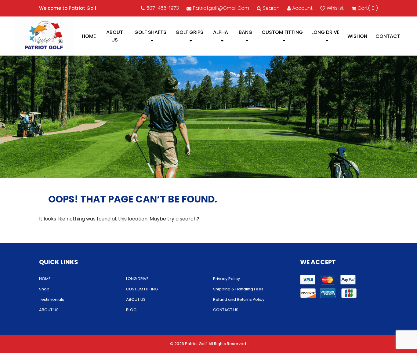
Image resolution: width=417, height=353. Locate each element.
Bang (245, 32)
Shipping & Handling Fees (238, 289)
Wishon (357, 36)
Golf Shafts (150, 32)
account (302, 8)
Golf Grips (189, 32)
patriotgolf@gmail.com (221, 8)
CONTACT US (225, 310)
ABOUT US (114, 36)
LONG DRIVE (325, 32)
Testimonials (51, 299)
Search (271, 8)
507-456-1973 (162, 8)
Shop (44, 289)
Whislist (335, 8)
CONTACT (387, 36)
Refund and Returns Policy (238, 299)
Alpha (220, 32)
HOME (89, 36)
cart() (367, 8)
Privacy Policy (226, 279)
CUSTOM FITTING (282, 32)
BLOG (131, 310)
